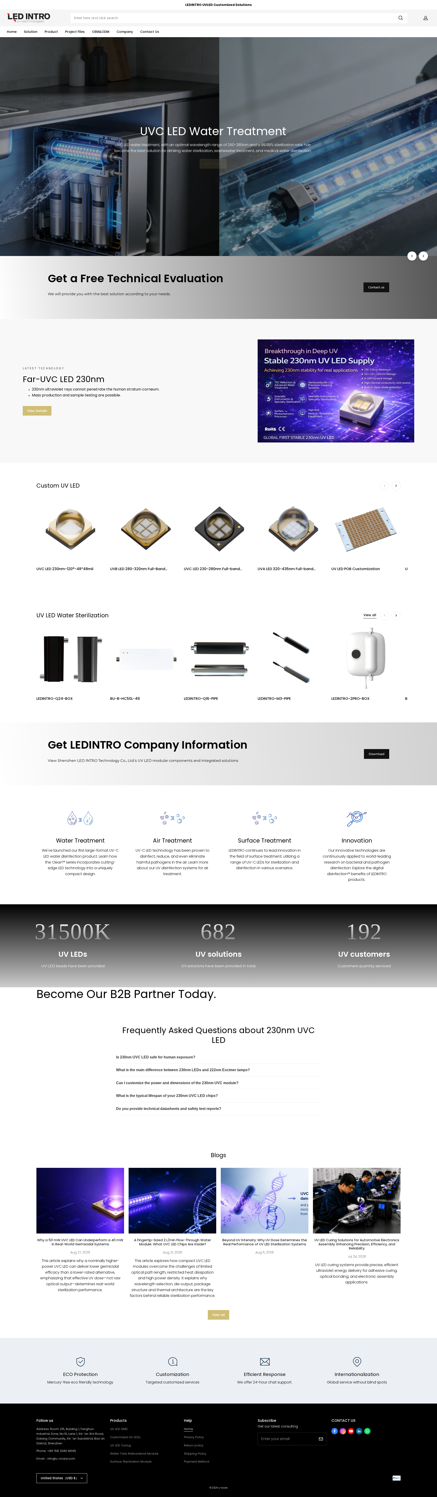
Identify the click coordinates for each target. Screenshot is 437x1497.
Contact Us (149, 31)
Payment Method (196, 1461)
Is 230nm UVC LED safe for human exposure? (155, 1057)
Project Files (75, 31)
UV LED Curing (120, 1445)
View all (369, 615)
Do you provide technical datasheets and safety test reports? (168, 1109)
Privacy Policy (194, 1437)
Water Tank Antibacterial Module (134, 1453)
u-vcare (222, 1487)
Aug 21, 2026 (172, 1252)
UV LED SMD (119, 1429)
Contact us (376, 287)
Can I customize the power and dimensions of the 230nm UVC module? (177, 1083)
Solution (30, 31)
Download (376, 754)
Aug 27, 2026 (80, 1252)
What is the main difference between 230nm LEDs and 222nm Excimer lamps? (183, 1070)
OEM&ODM (100, 31)
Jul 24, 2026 (357, 1256)
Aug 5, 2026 (264, 1252)
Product (51, 31)
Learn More (213, 163)
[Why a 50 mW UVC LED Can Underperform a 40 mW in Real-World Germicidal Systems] (80, 1201)
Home (12, 31)
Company (125, 31)
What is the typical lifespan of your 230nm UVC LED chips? (167, 1096)
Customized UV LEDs (125, 1437)
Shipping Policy (195, 1453)
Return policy (193, 1445)
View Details (37, 411)
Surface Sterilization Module (131, 1461)
